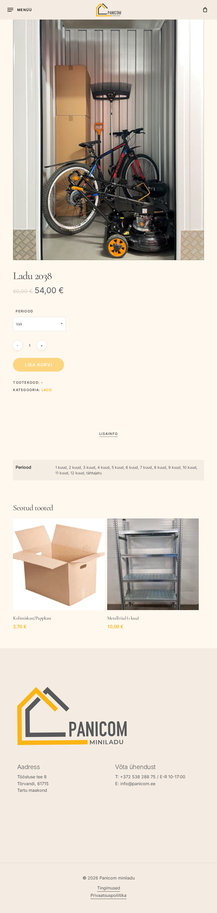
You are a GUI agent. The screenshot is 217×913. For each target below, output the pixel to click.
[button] (19, 9)
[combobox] (39, 324)
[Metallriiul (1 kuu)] (153, 564)
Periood (24, 311)
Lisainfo (108, 434)
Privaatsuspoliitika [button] (108, 895)
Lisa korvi (38, 364)
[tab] (108, 434)
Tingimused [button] (108, 888)
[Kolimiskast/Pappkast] (59, 564)
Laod (47, 390)
